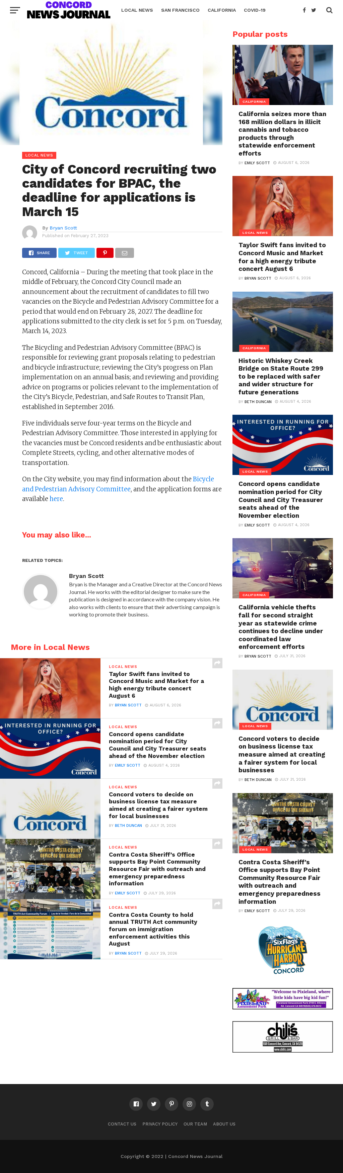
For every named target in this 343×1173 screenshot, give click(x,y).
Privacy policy (160, 1124)
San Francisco (180, 10)
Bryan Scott (63, 227)
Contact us (122, 1124)
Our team (195, 1124)
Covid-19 (255, 10)
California (222, 10)
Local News (137, 10)
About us (224, 1124)
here (56, 499)
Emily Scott (127, 765)
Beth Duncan (128, 825)
